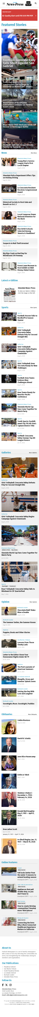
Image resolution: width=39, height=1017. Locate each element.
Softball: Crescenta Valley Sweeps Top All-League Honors (27, 438)
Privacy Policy (26, 1002)
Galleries (21, 327)
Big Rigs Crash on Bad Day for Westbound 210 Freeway (15, 254)
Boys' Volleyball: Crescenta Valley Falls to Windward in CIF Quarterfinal (18, 590)
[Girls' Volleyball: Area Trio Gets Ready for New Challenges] (9, 364)
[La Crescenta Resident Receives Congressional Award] (9, 188)
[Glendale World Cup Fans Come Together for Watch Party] (9, 408)
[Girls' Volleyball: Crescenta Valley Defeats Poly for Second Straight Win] (9, 331)
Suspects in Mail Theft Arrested (15, 243)
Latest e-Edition (10, 280)
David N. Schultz (24, 738)
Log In (28, 2)
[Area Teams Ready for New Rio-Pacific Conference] (9, 393)
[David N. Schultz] (9, 744)
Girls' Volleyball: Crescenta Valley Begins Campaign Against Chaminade (27, 350)
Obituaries (7, 714)
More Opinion (33, 602)
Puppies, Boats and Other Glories (16, 632)
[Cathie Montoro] (9, 726)
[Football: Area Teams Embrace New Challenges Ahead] (9, 379)
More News (34, 153)
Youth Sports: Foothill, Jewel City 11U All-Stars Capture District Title (27, 423)
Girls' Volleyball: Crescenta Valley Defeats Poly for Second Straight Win (27, 333)
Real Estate (21, 901)
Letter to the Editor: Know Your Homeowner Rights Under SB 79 (16, 656)
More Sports (33, 307)
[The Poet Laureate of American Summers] (9, 668)
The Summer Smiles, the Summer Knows (19, 622)
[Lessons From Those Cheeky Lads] (9, 643)
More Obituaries (32, 714)
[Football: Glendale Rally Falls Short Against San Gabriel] (20, 47)
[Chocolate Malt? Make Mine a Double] (9, 611)
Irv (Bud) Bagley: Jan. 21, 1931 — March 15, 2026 (27, 841)
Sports (5, 57)
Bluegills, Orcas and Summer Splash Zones (27, 680)
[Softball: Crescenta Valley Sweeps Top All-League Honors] (9, 436)
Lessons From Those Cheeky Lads (26, 643)
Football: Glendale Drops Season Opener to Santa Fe (18, 146)
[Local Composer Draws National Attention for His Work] (9, 215)
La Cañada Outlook (24, 676)
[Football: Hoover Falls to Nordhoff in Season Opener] (9, 316)
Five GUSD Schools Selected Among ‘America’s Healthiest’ (26, 231)
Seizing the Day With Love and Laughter (26, 692)
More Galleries (33, 452)
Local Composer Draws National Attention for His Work (27, 216)
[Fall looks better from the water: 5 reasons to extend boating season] (9, 871)
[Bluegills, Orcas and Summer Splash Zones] (9, 680)
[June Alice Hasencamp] (9, 763)
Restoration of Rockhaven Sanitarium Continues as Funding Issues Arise (18, 104)
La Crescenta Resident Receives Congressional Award (27, 190)
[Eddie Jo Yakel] (9, 781)
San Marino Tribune (24, 640)
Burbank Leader (23, 607)
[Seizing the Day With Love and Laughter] (9, 692)
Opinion (5, 601)
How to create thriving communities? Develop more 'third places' (27, 908)
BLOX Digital (31, 1004)
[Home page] (14, 3)
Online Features (9, 862)
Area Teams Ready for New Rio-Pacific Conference (26, 394)
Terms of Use (19, 1002)
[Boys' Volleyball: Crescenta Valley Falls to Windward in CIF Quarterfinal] (20, 572)
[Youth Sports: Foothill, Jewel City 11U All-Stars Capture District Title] (9, 422)
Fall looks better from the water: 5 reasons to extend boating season (27, 875)
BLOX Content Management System (18, 1004)
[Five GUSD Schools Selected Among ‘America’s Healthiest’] (9, 230)
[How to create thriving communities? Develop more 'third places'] (9, 905)
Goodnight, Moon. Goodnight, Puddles (18, 704)
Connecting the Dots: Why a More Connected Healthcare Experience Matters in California (27, 926)
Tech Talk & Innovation (25, 884)
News (4, 152)
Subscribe (28, 4)
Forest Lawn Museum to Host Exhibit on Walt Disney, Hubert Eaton (27, 268)
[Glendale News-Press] (9, 299)
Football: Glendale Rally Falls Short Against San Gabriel (19, 63)
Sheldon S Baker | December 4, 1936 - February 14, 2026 (25, 795)
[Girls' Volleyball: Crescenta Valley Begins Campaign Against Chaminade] (9, 348)
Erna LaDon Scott (10, 829)
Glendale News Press (10, 82)
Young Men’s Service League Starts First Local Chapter (26, 163)
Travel (20, 868)
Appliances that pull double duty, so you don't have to (26, 891)
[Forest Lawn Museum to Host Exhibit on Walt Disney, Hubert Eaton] (9, 266)
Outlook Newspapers (17, 1001)
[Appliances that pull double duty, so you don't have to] (9, 888)
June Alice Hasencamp (26, 756)
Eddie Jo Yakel (23, 775)
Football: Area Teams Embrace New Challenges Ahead (26, 380)
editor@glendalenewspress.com (16, 995)
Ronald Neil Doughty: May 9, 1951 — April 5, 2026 (26, 813)
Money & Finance (23, 918)
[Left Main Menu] (4, 3)
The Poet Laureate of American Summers (26, 668)
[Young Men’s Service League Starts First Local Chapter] (9, 162)
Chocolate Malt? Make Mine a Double (26, 611)
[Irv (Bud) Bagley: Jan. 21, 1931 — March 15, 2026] (9, 846)
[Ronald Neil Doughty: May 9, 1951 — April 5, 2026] (9, 817)
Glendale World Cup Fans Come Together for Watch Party (27, 409)
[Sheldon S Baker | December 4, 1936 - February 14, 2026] (9, 799)
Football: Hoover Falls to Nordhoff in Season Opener (27, 318)
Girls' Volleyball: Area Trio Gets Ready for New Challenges (27, 365)
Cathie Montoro (24, 720)
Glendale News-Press (26, 288)
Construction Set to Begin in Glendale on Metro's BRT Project (17, 85)
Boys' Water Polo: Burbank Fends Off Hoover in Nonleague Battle (19, 126)
